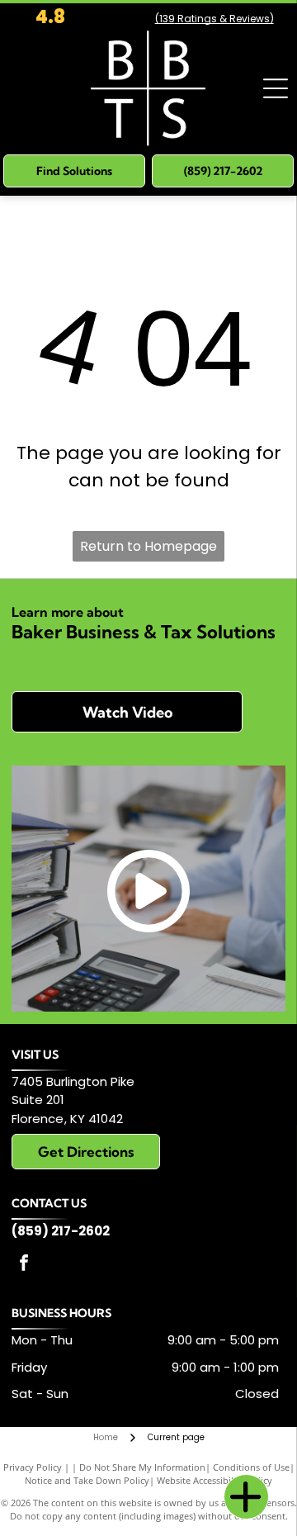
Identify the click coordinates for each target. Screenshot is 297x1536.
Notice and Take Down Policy (87, 1480)
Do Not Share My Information (142, 1467)
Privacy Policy (32, 1467)
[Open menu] (275, 88)
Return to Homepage (148, 546)
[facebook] (24, 1264)
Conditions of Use (251, 1467)
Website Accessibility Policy (214, 1480)
